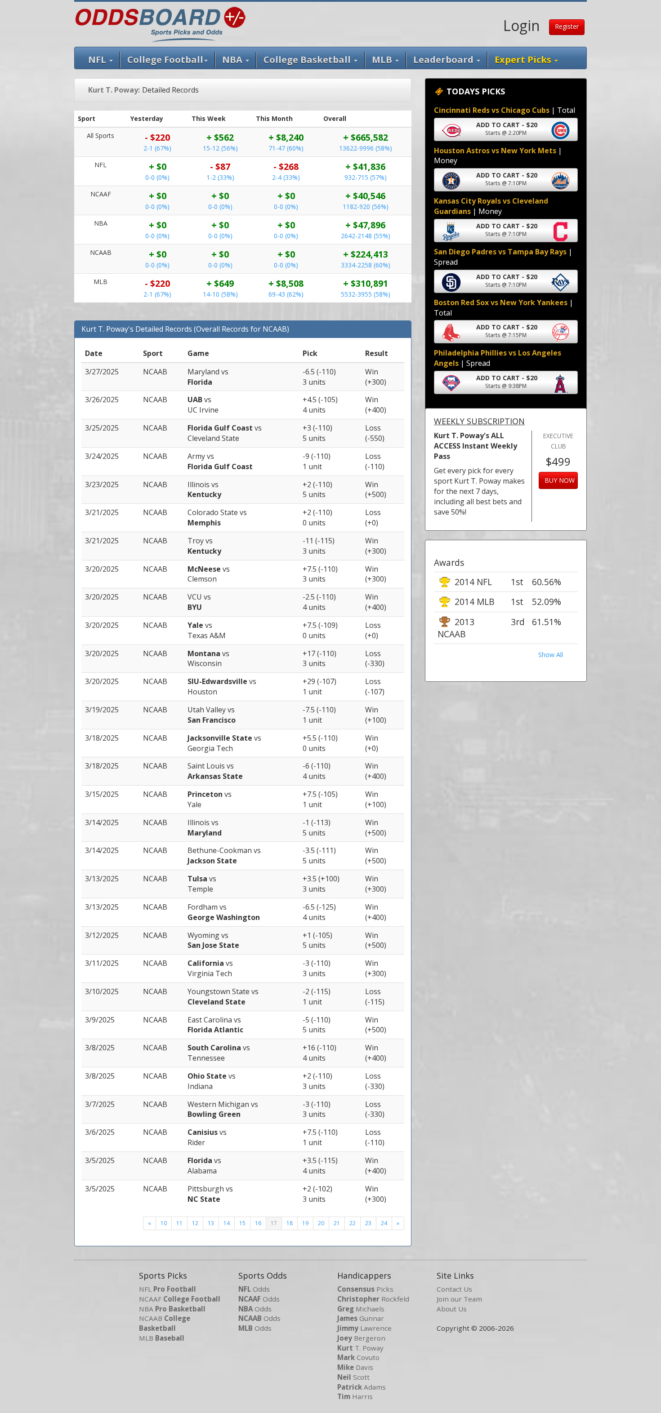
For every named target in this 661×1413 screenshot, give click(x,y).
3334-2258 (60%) (365, 265)
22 (352, 1223)
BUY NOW (560, 480)
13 (211, 1223)
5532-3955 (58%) (365, 294)
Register (567, 26)
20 (321, 1223)
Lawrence (364, 1328)
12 (195, 1223)
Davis (355, 1367)
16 (258, 1223)
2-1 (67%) (157, 148)
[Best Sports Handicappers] (160, 23)
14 (226, 1223)
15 (242, 1223)
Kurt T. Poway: (114, 90)
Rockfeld (373, 1298)
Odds (254, 1288)
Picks (365, 1288)
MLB (383, 59)
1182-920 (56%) (366, 206)
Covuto (358, 1357)
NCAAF (179, 1298)
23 (368, 1223)
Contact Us (454, 1288)
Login (521, 25)
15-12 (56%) (220, 148)
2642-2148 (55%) (365, 235)
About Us (452, 1308)
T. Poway (360, 1347)
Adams (361, 1386)
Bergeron (361, 1337)
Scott (353, 1377)
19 (305, 1223)
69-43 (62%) (286, 294)
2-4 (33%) (286, 177)
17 (274, 1223)
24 (384, 1223)
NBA (233, 59)
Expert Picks (524, 59)
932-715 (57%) (365, 177)
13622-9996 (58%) (365, 148)
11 (179, 1223)
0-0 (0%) (157, 177)
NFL (98, 59)
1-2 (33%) (220, 177)
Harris (355, 1396)
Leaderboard (444, 59)
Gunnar (360, 1318)
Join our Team (459, 1298)
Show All (550, 654)
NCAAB (164, 1323)
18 (289, 1223)
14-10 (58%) (220, 294)
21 (337, 1223)
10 (164, 1223)
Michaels (360, 1308)
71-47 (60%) (286, 148)
